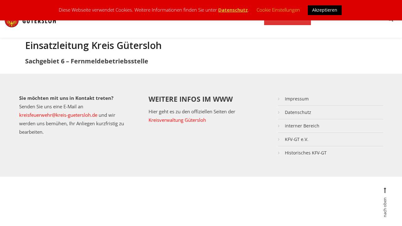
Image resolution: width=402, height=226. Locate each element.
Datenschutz (298, 112)
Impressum (297, 99)
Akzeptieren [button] (324, 10)
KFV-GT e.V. (296, 139)
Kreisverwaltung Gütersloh (177, 120)
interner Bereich (302, 126)
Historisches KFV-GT (306, 153)
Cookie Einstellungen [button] (278, 10)
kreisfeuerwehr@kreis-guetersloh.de (58, 115)
